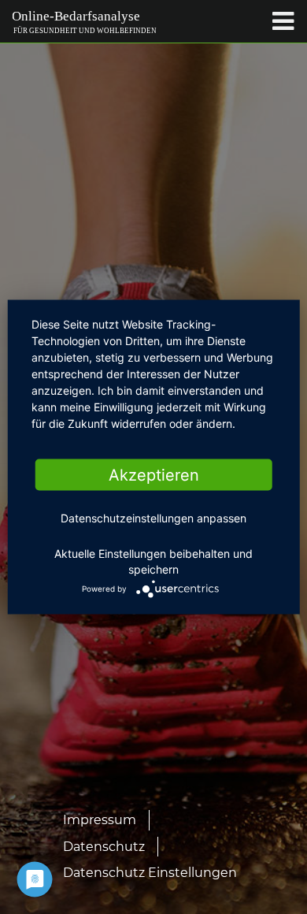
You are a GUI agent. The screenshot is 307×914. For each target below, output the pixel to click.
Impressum (99, 819)
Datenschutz (104, 846)
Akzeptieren (154, 475)
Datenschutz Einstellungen (150, 872)
